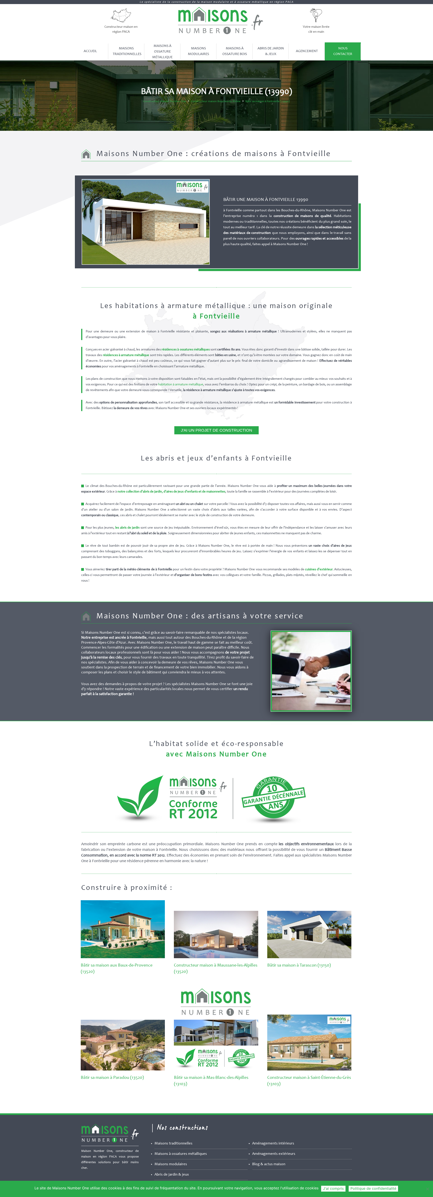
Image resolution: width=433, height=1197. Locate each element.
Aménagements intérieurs (273, 1144)
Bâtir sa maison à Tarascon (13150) (299, 965)
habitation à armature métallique (180, 384)
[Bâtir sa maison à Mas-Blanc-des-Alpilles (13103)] (216, 1069)
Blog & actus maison (268, 1164)
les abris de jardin (127, 527)
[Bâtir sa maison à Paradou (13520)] (123, 1069)
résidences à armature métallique (126, 355)
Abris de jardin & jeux (171, 1175)
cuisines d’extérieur (318, 569)
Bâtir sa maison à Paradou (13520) (112, 1078)
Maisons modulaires (170, 1164)
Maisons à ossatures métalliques (180, 1154)
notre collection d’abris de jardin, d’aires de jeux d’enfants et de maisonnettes (171, 491)
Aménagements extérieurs (273, 1154)
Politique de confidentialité (373, 1188)
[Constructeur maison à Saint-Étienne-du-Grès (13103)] (309, 1069)
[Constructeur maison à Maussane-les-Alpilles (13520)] (216, 957)
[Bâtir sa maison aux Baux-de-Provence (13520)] (123, 957)
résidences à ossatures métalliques (185, 349)
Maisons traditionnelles (173, 1144)
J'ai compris (333, 1188)
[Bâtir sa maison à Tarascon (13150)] (309, 957)
